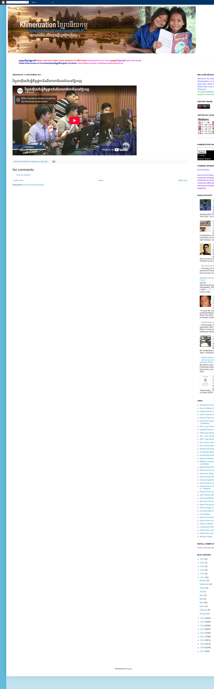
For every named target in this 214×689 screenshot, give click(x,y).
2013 (202, 629)
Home (100, 180)
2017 (202, 577)
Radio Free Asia (206, 533)
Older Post (182, 180)
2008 (202, 647)
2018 (202, 574)
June (202, 595)
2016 (202, 618)
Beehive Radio (206, 537)
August (203, 588)
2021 (202, 563)
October (203, 580)
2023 (202, 559)
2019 (202, 570)
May (202, 599)
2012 (202, 633)
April (202, 602)
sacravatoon (205, 514)
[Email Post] (53, 161)
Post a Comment (23, 175)
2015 (202, 622)
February (204, 610)
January (203, 614)
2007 (202, 651)
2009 (202, 644)
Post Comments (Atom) (34, 185)
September (204, 584)
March (202, 606)
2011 (202, 636)
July (202, 591)
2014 (202, 626)
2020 (202, 566)
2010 (202, 640)
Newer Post (18, 180)
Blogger (129, 669)
